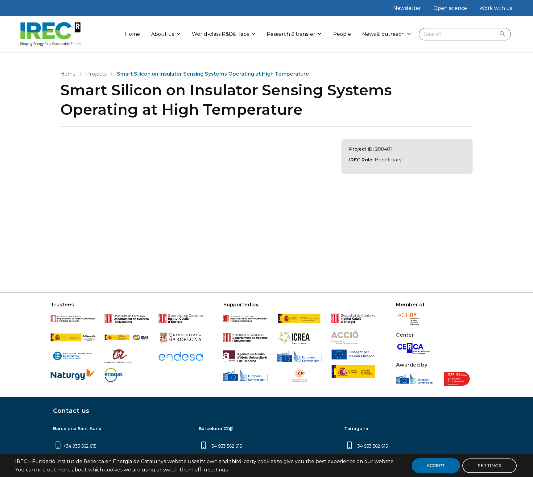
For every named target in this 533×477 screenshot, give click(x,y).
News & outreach (383, 34)
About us (162, 34)
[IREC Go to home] (50, 34)
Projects (96, 74)
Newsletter (407, 8)
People (342, 34)
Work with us (495, 8)
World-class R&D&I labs (220, 34)
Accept (436, 465)
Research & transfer (291, 34)
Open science (450, 8)
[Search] (504, 34)
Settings (489, 465)
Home (132, 34)
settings (218, 470)
